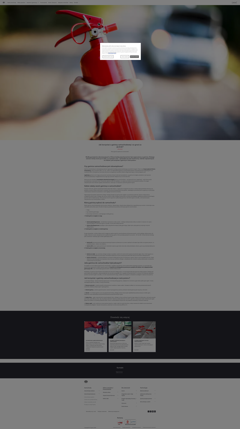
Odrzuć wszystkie (125, 56)
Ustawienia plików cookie (108, 56)
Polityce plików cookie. (112, 53)
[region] (120, 51)
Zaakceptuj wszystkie (134, 56)
